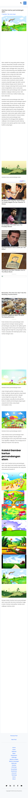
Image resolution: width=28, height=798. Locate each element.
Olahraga (14, 757)
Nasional (14, 751)
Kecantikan (14, 769)
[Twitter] (6, 785)
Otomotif (14, 773)
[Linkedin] (10, 785)
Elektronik (14, 763)
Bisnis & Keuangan (14, 761)
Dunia (14, 749)
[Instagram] (14, 785)
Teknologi (14, 775)
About (14, 779)
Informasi (14, 767)
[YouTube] (21, 785)
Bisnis (14, 753)
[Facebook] (17, 785)
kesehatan (14, 771)
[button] (21, 3)
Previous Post (14, 735)
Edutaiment (14, 755)
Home (14, 747)
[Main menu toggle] (25, 3)
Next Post (13, 739)
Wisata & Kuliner (14, 759)
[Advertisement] (14, 47)
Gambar (4, 14)
